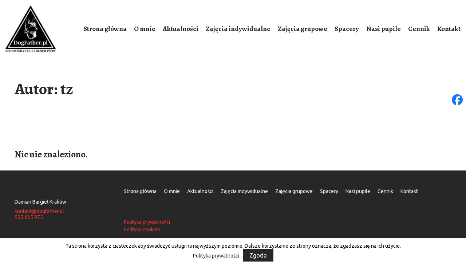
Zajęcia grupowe (302, 29)
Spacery (347, 29)
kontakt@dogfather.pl (39, 211)
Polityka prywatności (147, 222)
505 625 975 (29, 217)
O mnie (144, 29)
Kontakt (449, 29)
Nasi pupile (383, 29)
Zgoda (258, 255)
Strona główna (105, 29)
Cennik (419, 29)
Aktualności (180, 29)
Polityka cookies (142, 229)
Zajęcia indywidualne (238, 29)
